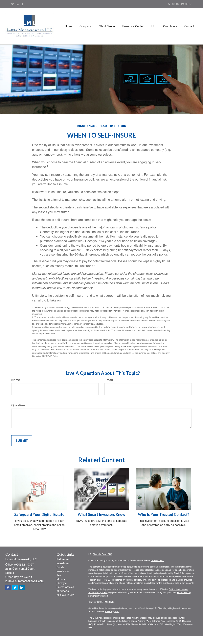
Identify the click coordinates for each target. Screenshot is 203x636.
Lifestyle (61, 583)
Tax (58, 575)
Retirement (63, 559)
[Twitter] (12, 4)
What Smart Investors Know (101, 514)
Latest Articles (65, 587)
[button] (85, 26)
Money (60, 579)
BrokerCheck (157, 560)
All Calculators (65, 595)
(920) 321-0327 (182, 4)
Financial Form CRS (102, 554)
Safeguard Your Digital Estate (39, 514)
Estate (60, 567)
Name (15, 380)
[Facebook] (22, 4)
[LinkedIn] (18, 4)
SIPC (116, 611)
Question (18, 405)
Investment (63, 563)
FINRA (108, 611)
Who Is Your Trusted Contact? (163, 514)
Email (108, 380)
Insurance (62, 571)
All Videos (62, 591)
